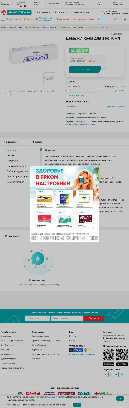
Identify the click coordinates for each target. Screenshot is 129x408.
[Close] (96, 169)
